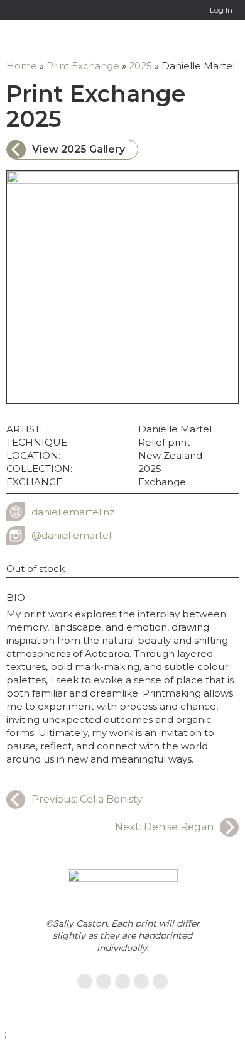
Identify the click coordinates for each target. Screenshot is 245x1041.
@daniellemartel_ (73, 535)
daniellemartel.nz (72, 512)
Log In (221, 9)
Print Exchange (82, 66)
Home (21, 66)
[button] (229, 39)
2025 (140, 66)
